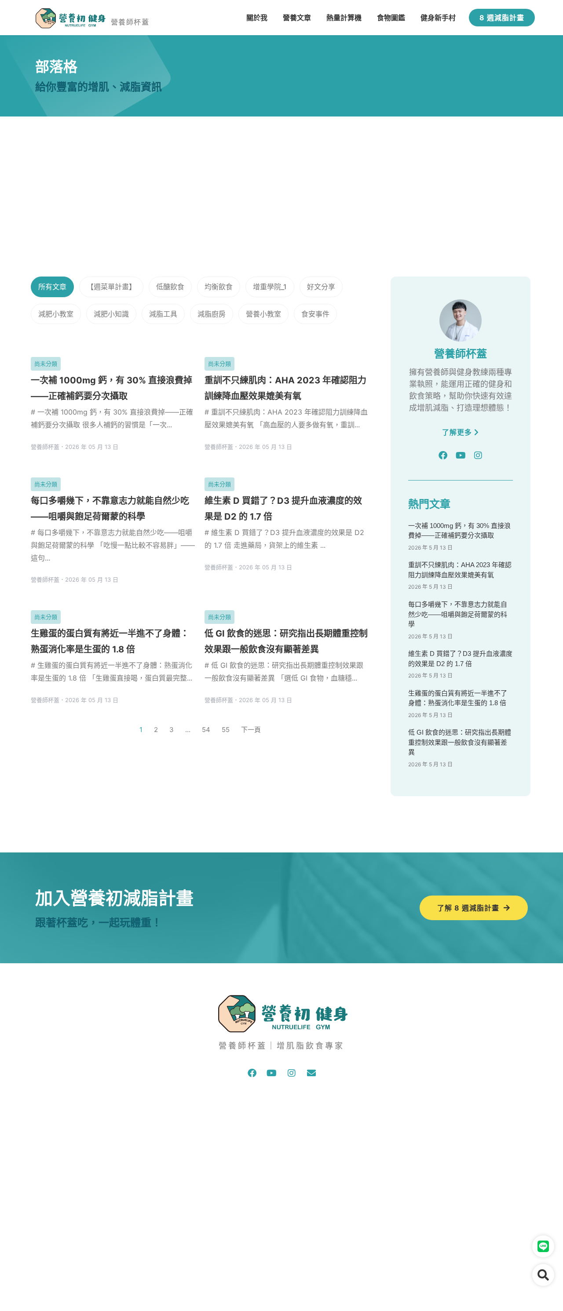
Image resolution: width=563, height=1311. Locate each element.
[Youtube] (460, 455)
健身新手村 (438, 17)
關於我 (256, 17)
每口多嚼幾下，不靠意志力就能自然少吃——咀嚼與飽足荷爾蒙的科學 (457, 614)
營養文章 (297, 17)
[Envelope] (311, 1073)
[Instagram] (478, 455)
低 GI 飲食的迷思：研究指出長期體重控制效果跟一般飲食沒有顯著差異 (459, 742)
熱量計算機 (344, 17)
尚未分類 (45, 363)
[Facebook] (443, 455)
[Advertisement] (281, 182)
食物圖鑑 (391, 17)
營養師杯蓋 (130, 22)
